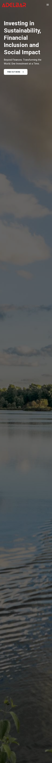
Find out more (13, 72)
